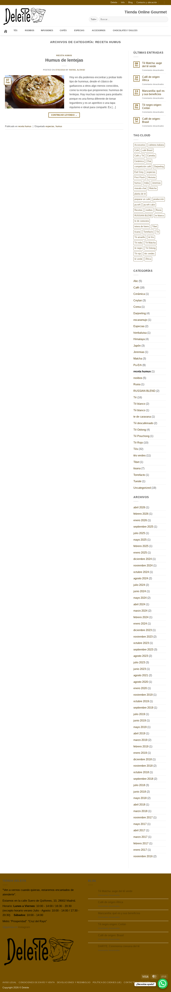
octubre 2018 (141, 772)
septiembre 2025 (143, 526)
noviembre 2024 (143, 565)
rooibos (149, 210)
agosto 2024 (140, 578)
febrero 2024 (140, 617)
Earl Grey (139, 172)
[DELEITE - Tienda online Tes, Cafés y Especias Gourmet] (25, 16)
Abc (135, 281)
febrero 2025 (140, 546)
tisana (137, 232)
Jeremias (156, 183)
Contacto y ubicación (146, 2)
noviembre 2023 (143, 636)
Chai (149, 161)
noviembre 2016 (143, 856)
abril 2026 (139, 507)
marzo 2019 (140, 740)
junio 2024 (139, 591)
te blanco (159, 215)
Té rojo (137, 253)
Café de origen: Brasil (151, 120)
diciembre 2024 (142, 559)
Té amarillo (139, 237)
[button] (161, 2)
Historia (151, 177)
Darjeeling (159, 166)
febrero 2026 (140, 513)
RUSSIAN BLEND (143, 215)
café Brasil (147, 150)
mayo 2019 (140, 727)
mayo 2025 (140, 539)
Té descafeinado (143, 423)
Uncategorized (142, 487)
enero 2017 (140, 849)
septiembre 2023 (143, 649)
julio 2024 (139, 584)
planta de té (140, 194)
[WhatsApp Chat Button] (163, 984)
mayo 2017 (140, 824)
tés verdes (149, 253)
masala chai (140, 188)
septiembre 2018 (143, 778)
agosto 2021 (140, 675)
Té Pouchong (141, 436)
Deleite (114, 2)
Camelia (151, 155)
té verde (138, 259)
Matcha (152, 188)
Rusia (158, 210)
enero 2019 (140, 752)
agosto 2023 (140, 655)
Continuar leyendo (64, 115)
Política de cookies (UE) (107, 982)
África (148, 259)
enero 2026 (140, 520)
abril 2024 (139, 604)
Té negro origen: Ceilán (152, 106)
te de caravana (141, 221)
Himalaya (139, 339)
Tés (135, 449)
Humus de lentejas (64, 60)
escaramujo (140, 319)
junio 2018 (139, 791)
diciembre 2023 (142, 630)
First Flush (139, 177)
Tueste (137, 481)
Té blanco (139, 403)
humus (59, 126)
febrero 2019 (140, 746)
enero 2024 (140, 623)
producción (158, 199)
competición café (142, 166)
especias (50, 126)
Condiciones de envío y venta (37, 982)
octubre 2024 (141, 572)
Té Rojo (138, 442)
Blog (130, 2)
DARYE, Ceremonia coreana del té (119, 946)
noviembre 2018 (143, 765)
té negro (138, 248)
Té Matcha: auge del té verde (152, 65)
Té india (138, 242)
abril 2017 (139, 830)
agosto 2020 (140, 681)
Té (157, 232)
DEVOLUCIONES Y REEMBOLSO (74, 982)
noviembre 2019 (143, 694)
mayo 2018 (140, 798)
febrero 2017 (140, 843)
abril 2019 (139, 733)
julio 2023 (139, 662)
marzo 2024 (140, 610)
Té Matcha (150, 242)
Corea (137, 306)
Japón (137, 345)
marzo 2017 (140, 836)
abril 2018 (139, 804)
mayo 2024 (140, 597)
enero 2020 (140, 688)
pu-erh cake (149, 204)
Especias (138, 326)
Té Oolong (150, 248)
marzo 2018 (140, 811)
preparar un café (142, 199)
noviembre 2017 (143, 817)
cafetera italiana (156, 145)
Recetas (138, 210)
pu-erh (137, 204)
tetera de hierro (141, 226)
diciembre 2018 (142, 759)
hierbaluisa (140, 332)
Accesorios (139, 145)
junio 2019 (139, 720)
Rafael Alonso (77, 70)
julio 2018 (139, 785)
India (146, 183)
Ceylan (137, 300)
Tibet (154, 226)
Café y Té (139, 155)
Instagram (24, 927)
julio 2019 (139, 714)
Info (123, 2)
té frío (151, 237)
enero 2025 (140, 552)
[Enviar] (165, 19)
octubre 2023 (141, 643)
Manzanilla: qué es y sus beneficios (153, 92)
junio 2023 (139, 669)
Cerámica (139, 161)
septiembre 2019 (143, 707)
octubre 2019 (141, 701)
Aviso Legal (10, 982)
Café (136, 150)
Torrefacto (148, 232)
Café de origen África (151, 79)
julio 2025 (139, 533)
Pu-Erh (137, 365)
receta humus (64, 55)
